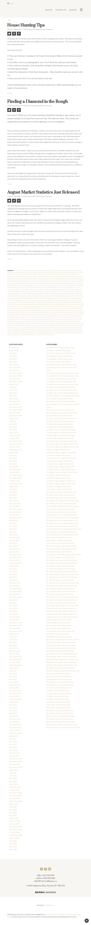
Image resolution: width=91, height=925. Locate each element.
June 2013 (13, 673)
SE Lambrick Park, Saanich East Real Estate (49, 310)
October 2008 (14, 832)
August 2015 (14, 600)
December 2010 (15, 759)
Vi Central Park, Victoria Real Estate (20, 327)
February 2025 (14, 401)
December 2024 (15, 407)
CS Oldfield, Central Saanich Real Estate (61, 381)
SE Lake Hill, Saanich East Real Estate (29, 310)
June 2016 (13, 571)
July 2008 (12, 841)
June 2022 (13, 492)
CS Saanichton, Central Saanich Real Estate (36, 276)
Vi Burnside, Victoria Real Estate (58, 673)
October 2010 (14, 764)
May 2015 (13, 608)
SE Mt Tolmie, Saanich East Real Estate (34, 312)
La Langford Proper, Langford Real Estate (28, 291)
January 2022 (14, 506)
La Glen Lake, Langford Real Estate (27, 289)
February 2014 (14, 651)
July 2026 (12, 353)
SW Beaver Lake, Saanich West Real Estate (57, 319)
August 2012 (14, 702)
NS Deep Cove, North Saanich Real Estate (62, 523)
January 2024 (14, 438)
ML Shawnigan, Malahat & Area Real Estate (36, 297)
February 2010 (14, 787)
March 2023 (13, 466)
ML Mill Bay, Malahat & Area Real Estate (61, 503)
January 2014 (14, 654)
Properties (59, 10)
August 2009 (14, 804)
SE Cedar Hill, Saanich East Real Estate (23, 308)
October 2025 (14, 379)
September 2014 (15, 631)
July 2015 (12, 603)
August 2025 (14, 384)
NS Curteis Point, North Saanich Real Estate (42, 298)
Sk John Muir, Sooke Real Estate (60, 317)
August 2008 (14, 838)
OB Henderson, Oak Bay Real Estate (74, 302)
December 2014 (15, 622)
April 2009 (13, 815)
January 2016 (14, 586)
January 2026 (14, 370)
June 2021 (13, 526)
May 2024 (13, 427)
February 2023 (14, 469)
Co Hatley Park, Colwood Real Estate (23, 270)
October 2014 (14, 628)
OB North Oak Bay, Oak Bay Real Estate (17, 304)
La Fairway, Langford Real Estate (63, 287)
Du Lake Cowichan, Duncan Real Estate (35, 281)
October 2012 (14, 696)
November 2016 (15, 557)
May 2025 (13, 393)
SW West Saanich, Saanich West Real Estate (59, 325)
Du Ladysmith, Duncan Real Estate (16, 281)
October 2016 (14, 560)
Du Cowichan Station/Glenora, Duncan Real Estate (32, 280)
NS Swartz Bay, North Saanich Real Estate (21, 302)
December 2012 (15, 690)
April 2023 (13, 464)
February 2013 (14, 685)
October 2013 (14, 662)
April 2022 (13, 498)
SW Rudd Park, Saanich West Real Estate (17, 325)
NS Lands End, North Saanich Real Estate (31, 300)
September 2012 (15, 699)
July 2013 (12, 671)
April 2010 (13, 781)
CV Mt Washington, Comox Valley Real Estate (47, 278)
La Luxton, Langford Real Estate (47, 291)
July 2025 (12, 387)
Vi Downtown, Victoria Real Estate (38, 327)
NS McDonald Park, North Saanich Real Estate (53, 300)
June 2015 (13, 605)
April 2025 (13, 396)
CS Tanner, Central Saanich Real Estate (57, 276)
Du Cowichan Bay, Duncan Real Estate (60, 401)
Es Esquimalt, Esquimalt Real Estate (74, 281)
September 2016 (15, 563)
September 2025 (15, 381)
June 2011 (13, 742)
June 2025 (13, 390)
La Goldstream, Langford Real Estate (45, 289)
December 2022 (15, 475)
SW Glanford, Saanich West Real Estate (42, 321)
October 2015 (14, 594)
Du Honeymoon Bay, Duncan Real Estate (73, 280)
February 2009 (14, 821)
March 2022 (13, 501)
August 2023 (14, 452)
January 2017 (14, 552)
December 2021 (15, 509)
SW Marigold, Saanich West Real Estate (30, 323)
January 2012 (14, 722)
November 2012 (15, 693)
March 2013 (13, 682)
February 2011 (14, 753)
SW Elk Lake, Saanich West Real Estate (61, 642)
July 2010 (12, 773)
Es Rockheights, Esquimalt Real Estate (60, 435)
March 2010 (13, 784)
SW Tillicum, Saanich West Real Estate (38, 325)
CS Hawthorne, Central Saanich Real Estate (24, 274)
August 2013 (14, 668)
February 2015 (14, 617)
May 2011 (13, 744)
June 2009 (13, 810)
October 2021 (14, 515)
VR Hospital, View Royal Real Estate (20, 332)
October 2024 (14, 413)
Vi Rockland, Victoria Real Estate (59, 331)
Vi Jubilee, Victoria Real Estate (69, 329)
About (47, 10)
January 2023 (14, 472)
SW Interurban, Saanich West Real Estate (61, 654)
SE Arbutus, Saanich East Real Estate (20, 306)
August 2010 (14, 770)
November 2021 (15, 512)
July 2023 (12, 455)
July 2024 (12, 421)
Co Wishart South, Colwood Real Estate (56, 272)
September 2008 (15, 835)
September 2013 (15, 665)
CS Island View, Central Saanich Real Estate (46, 274)
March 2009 (13, 818)
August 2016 (14, 566)
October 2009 (14, 798)
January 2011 (14, 756)
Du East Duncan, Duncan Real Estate (54, 280)
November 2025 (15, 376)
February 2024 (14, 435)
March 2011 (13, 750)
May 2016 (13, 574)
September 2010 (15, 767)
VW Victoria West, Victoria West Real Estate (43, 334)
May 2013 (13, 676)
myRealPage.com (49, 905)
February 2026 (14, 367)
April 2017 (13, 543)
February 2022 (14, 503)
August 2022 (14, 486)
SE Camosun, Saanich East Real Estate (60, 566)
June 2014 (13, 639)
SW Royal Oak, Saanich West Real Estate (73, 323)
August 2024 (14, 418)
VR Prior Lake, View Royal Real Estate (39, 332)
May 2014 (13, 642)
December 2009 (15, 793)
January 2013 (14, 688)
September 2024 (15, 415)
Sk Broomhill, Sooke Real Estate (27, 317)
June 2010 (13, 776)
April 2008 (13, 849)
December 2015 (15, 588)
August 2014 (14, 634)
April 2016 (13, 577)
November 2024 (15, 410)
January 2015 (14, 620)
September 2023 (15, 450)
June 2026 (13, 356)
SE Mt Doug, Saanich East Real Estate (60, 588)
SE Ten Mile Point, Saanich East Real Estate (58, 314)
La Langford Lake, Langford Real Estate (61, 469)
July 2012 (12, 705)
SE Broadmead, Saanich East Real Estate (39, 306)
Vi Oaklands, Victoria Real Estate (26, 331)
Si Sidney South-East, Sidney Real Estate (45, 315)
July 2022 (12, 489)
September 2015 (15, 597)
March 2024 (13, 432)
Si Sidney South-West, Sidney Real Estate (66, 315)
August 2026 (14, 350)
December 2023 (15, 441)
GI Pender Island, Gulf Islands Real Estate (40, 285)
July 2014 (12, 637)
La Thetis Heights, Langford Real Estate (28, 293)
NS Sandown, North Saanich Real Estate (61, 532)
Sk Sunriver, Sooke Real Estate (21, 319)
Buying (71, 10)
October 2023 (14, 447)
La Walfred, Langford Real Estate (47, 293)
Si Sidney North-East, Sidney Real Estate (61, 608)
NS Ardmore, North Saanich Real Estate (61, 512)
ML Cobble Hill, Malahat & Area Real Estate (69, 295)
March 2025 (13, 398)
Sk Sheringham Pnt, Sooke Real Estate (60, 631)
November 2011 (15, 727)
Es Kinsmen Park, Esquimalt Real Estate (36, 283)
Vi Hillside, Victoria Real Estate (36, 329)
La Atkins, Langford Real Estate (27, 287)
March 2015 (13, 614)
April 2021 (13, 532)
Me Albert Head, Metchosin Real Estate (61, 492)
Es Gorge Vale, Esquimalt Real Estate (16, 283)
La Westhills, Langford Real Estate (64, 293)
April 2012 (13, 713)
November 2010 (15, 761)
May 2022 (13, 495)
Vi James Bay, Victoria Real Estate (53, 329)
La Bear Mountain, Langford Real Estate (45, 287)
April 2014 (13, 645)
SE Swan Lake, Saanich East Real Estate (37, 314)
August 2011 (14, 736)
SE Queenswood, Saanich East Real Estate (73, 312)
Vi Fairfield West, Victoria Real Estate (60, 685)
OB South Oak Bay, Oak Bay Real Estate (37, 304)
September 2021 (15, 518)
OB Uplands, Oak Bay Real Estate (55, 304)
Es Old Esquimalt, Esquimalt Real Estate (56, 283)
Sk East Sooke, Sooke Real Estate (43, 317)
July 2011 (12, 739)
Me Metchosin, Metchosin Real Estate (28, 295)
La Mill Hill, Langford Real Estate (64, 291)
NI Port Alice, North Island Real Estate (56, 297)
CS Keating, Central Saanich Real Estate (67, 274)
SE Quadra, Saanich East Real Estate (53, 312)
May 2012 (13, 710)
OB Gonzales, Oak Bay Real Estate (57, 302)
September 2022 (15, 484)
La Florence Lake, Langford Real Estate (61, 458)
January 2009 (14, 824)
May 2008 (13, 846)
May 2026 (13, 359)
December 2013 (15, 656)
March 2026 (13, 364)
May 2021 (13, 529)
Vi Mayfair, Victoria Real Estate (57, 699)
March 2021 (13, 535)
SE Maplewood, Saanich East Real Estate (70, 310)
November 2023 (15, 444)
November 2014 (15, 625)
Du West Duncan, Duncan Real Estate (55, 281)
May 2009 (13, 812)
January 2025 (14, 404)
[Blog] (49, 869)
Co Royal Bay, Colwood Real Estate (59, 356)
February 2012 (14, 719)
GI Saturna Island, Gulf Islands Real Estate (61, 285)
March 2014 (13, 648)
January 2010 (14, 790)
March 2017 (13, 546)
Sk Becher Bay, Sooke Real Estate (59, 620)
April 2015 (13, 611)
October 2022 (14, 481)
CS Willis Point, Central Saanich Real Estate (24, 278)
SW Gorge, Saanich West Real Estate (62, 321)
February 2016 (14, 583)
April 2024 (13, 430)
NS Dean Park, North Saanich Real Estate (64, 298)
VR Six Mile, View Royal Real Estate (57, 332)
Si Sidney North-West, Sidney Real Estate (24, 315)
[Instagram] (45, 869)
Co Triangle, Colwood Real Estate (37, 272)
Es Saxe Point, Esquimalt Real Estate (20, 285)
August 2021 (14, 520)
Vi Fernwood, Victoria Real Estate (19, 329)
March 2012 (13, 716)
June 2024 (13, 424)
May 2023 (13, 461)
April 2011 (13, 747)
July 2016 (12, 569)
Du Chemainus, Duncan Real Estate (67, 278)
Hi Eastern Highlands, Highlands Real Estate (62, 447)
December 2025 (15, 373)
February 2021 (14, 537)
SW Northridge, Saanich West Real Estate (51, 323)
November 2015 (15, 591)
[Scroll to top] (87, 921)
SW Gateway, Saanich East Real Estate (23, 321)
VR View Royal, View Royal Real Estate (60, 722)
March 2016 (13, 580)
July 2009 (12, 807)
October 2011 (14, 730)
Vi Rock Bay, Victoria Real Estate (43, 331)
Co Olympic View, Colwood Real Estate (58, 270)
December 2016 (15, 554)
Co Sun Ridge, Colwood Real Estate (20, 272)
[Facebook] (41, 869)
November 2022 (15, 478)
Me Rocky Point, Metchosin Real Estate (48, 295)
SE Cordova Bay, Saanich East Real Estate (43, 308)
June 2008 (13, 844)
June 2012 (13, 708)
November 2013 (15, 659)
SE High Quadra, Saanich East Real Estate (61, 577)
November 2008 (15, 829)
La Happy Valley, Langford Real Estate (64, 289)
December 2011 (15, 724)
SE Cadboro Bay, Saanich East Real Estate (60, 306)
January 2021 (14, 540)
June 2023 (13, 458)
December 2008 (15, 827)
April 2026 (13, 362)
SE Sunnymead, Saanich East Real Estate (17, 314)
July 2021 (12, 523)
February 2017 (14, 549)
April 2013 (13, 679)
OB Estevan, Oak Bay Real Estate (40, 302)
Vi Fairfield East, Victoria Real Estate (56, 327)
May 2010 (13, 778)
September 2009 (15, 801)
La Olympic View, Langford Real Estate (60, 481)
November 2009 (15, 795)
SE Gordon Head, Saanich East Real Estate (64, 308)
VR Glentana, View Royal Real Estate (60, 710)
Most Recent (14, 347)
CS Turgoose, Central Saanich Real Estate (61, 390)
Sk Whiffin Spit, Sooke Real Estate (38, 319)
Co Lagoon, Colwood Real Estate (41, 270)
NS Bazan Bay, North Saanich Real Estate (21, 298)
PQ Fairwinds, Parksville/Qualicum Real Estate (63, 554)
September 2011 (15, 733)
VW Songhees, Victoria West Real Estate (21, 334)
